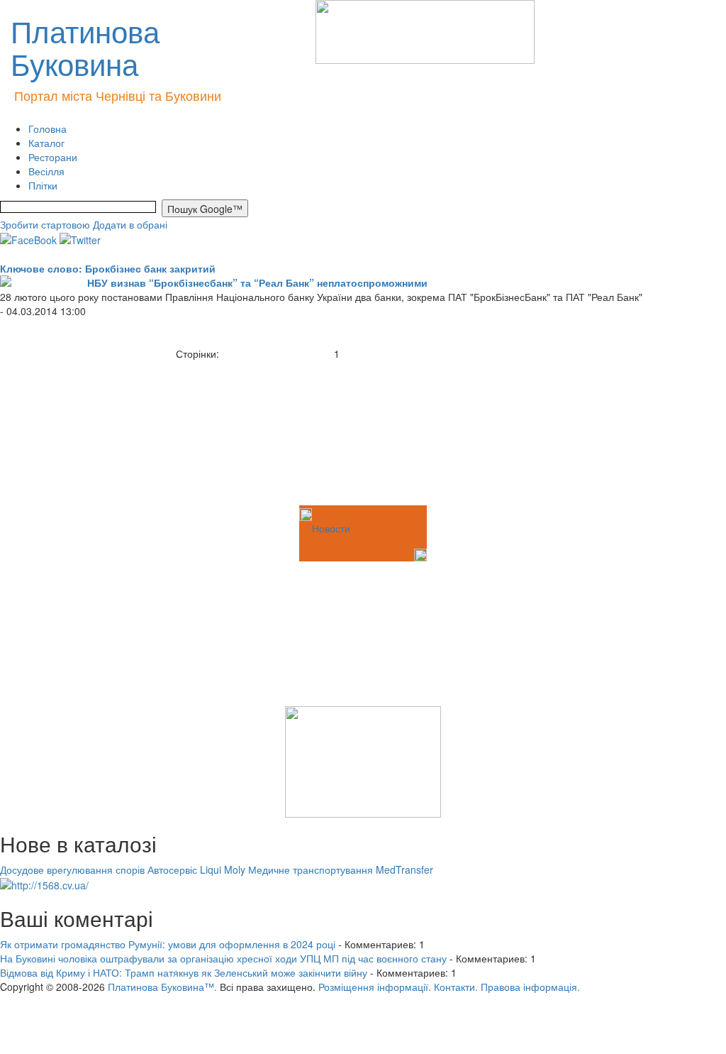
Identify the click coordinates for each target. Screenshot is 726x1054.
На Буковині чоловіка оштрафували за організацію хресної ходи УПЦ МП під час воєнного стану (223, 958)
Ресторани (52, 157)
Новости (331, 528)
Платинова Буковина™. (162, 986)
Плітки (42, 185)
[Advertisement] (71, 432)
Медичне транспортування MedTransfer (340, 869)
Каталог (46, 143)
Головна (47, 128)
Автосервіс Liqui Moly (196, 869)
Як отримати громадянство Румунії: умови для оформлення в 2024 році (167, 944)
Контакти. (456, 986)
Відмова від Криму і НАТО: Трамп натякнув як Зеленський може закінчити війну (183, 972)
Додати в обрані (130, 224)
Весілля (46, 171)
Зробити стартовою (45, 224)
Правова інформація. (530, 986)
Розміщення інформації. (374, 986)
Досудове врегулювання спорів (72, 869)
